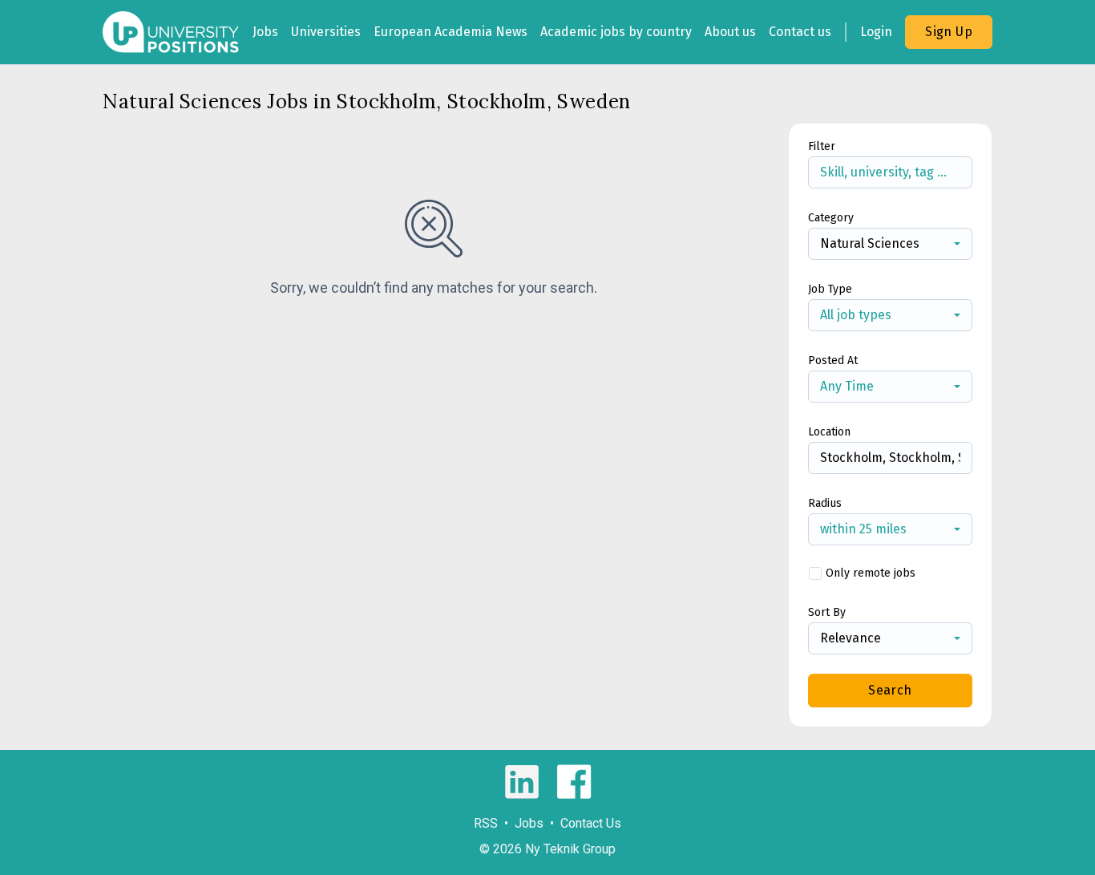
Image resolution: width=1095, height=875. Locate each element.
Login (876, 31)
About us (730, 31)
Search (889, 690)
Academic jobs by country (616, 31)
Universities (326, 31)
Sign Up (948, 31)
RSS (486, 823)
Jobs (265, 31)
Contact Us (590, 823)
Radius (825, 503)
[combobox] (890, 244)
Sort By (827, 612)
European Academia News (450, 31)
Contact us (800, 31)
